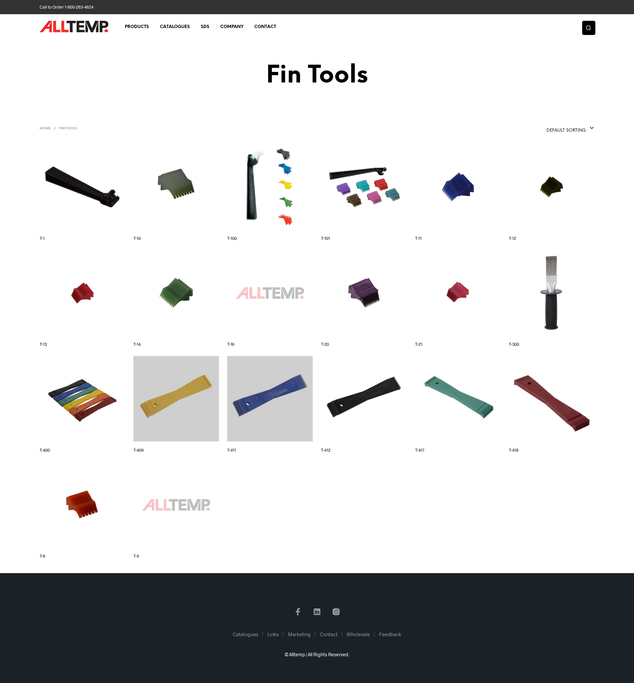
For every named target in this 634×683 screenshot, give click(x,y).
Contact (265, 27)
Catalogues (175, 27)
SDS (205, 27)
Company (231, 27)
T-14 (137, 344)
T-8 (42, 556)
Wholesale (358, 634)
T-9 (136, 556)
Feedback (390, 634)
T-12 (512, 238)
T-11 (418, 238)
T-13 (43, 344)
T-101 (325, 238)
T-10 (137, 238)
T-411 (231, 450)
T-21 (418, 344)
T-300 (514, 344)
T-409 (138, 450)
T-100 (232, 238)
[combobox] (557, 128)
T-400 (45, 450)
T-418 (513, 450)
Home (45, 128)
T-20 (325, 344)
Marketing (299, 634)
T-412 (326, 450)
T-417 (419, 450)
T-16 (230, 344)
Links (273, 634)
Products (137, 27)
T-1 (42, 238)
